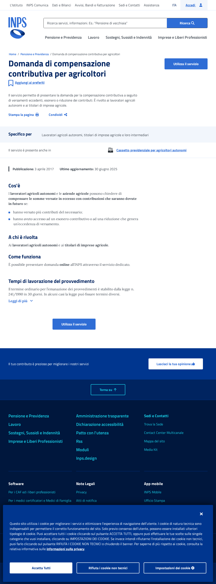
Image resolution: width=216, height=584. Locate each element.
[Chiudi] (201, 513)
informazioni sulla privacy (65, 548)
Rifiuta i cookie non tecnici (108, 567)
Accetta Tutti (41, 567)
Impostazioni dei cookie (173, 567)
